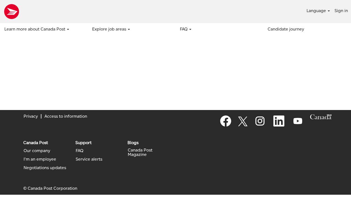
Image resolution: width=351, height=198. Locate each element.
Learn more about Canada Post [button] (35, 29)
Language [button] (317, 10)
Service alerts (89, 159)
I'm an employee (40, 159)
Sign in (341, 10)
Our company (37, 150)
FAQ (79, 150)
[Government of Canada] (321, 117)
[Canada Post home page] (11, 11)
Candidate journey (286, 29)
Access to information (65, 116)
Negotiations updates (45, 167)
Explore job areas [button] (109, 29)
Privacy (31, 116)
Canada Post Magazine (140, 152)
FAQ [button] (184, 29)
